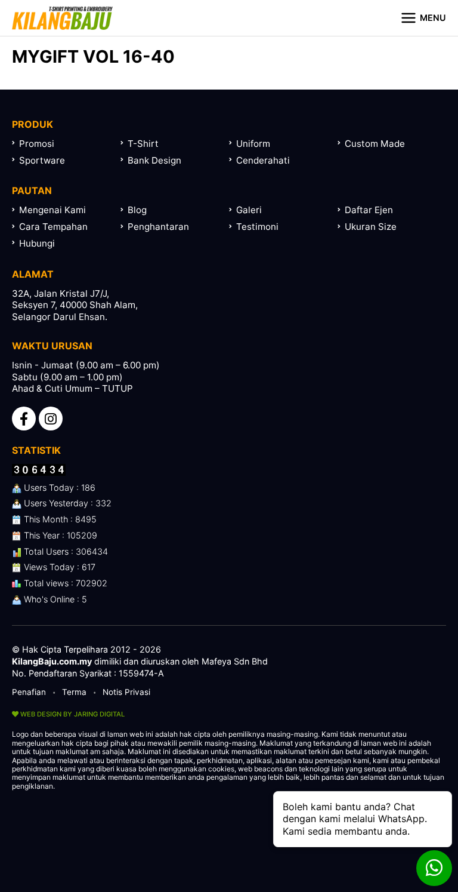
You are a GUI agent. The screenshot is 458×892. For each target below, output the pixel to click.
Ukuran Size (371, 226)
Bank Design (154, 160)
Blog (137, 210)
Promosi (36, 143)
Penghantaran (158, 226)
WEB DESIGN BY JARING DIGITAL (71, 714)
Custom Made (375, 143)
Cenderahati (263, 160)
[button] (423, 18)
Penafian (29, 692)
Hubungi (37, 243)
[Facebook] (24, 418)
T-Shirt (143, 143)
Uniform (253, 143)
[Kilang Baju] (62, 18)
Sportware (42, 160)
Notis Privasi (126, 692)
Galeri (249, 210)
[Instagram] (51, 418)
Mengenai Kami (52, 210)
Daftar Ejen (369, 210)
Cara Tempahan (53, 226)
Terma (74, 692)
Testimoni (257, 226)
